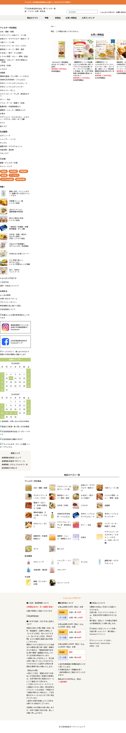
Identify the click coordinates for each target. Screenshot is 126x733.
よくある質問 (5, 295)
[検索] (95, 12)
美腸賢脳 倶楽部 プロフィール (13, 461)
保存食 (3, 175)
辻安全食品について (8, 309)
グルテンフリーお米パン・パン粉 (13, 35)
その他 (3, 158)
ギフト (2, 122)
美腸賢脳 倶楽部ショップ (11, 457)
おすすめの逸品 (7, 179)
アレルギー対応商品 (8, 27)
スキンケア (4, 153)
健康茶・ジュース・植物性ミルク (13, 110)
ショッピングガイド (107, 12)
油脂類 (2, 72)
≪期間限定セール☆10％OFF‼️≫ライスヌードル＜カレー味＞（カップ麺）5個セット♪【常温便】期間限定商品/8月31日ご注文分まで (105, 70)
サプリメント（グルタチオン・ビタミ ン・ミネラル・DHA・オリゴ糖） (14, 118)
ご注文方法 (4, 282)
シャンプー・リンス (8, 139)
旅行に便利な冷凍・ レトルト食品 (17, 219)
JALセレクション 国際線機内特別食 (16, 210)
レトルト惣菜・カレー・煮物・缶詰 (14, 56)
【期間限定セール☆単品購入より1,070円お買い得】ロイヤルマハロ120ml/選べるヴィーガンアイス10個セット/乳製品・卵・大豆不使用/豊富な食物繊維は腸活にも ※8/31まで (83, 71)
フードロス (14, 175)
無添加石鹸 (20, 179)
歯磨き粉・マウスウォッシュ (11, 146)
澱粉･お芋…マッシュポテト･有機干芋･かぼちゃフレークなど (19, 193)
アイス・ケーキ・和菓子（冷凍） (13, 103)
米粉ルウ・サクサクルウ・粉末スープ (14, 38)
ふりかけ (3, 69)
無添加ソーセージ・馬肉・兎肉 (12, 49)
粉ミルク (3, 126)
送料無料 (13, 171)
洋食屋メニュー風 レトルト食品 (16, 202)
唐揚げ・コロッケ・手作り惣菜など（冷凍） (14, 61)
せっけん (3, 142)
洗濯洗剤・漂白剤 (7, 149)
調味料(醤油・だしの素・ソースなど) (14, 76)
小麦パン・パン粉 (7, 42)
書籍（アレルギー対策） (9, 162)
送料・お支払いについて (9, 285)
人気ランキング (88, 17)
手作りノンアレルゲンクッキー (12, 86)
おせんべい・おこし (8, 90)
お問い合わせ (121, 12)
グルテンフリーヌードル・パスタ (13, 45)
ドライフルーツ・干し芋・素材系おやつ (14, 95)
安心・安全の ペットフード (14, 270)
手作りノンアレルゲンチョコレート (14, 83)
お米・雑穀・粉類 (7, 31)
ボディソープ (5, 135)
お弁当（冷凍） (6, 65)
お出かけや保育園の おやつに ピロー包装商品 (19, 245)
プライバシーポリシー (8, 302)
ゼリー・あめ (5, 99)
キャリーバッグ (6, 166)
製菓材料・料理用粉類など (10, 106)
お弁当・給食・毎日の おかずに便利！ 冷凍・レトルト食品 (17, 236)
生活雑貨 (3, 131)
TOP (52, 26)
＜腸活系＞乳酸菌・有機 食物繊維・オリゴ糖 (18, 227)
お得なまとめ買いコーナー (19, 253)
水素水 (2, 113)
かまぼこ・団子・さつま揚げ (11, 53)
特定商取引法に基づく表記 (10, 305)
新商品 (58, 17)
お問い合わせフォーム (8, 298)
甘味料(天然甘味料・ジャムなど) (12, 79)
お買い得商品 (71, 17)
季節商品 (23, 171)
